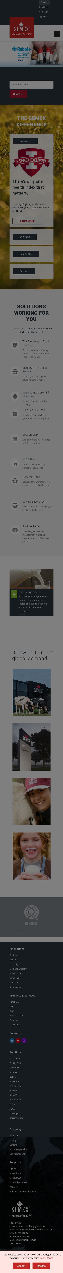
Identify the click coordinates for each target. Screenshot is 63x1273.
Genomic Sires (31, 476)
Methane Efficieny (18, 968)
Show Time (15, 1095)
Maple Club (15, 1024)
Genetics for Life (17, 1153)
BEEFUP (13, 1076)
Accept (21, 1265)
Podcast (13, 1186)
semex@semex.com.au (25, 1239)
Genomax (14, 1067)
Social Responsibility (19, 1149)
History (13, 1140)
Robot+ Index (16, 973)
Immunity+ (15, 964)
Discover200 (15, 1177)
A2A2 (12, 1108)
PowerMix (14, 1081)
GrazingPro (15, 1113)
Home (45, 16)
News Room (15, 1173)
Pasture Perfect (32, 526)
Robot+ (13, 1090)
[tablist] (31, 206)
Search (44, 12)
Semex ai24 (15, 977)
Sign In (13, 1168)
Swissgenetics (16, 1117)
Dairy (12, 1006)
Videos (44, 7)
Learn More (27, 221)
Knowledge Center (30, 592)
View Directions (16, 1243)
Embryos (14, 1020)
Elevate (13, 959)
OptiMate (14, 982)
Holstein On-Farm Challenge (23, 1191)
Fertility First (15, 1063)
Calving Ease (15, 1086)
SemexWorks (16, 987)
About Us (14, 1135)
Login (45, 2)
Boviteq (13, 955)
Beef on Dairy (30, 434)
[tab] (31, 141)
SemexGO (14, 1001)
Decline (41, 1265)
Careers (13, 1144)
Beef (12, 1010)
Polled (12, 1104)
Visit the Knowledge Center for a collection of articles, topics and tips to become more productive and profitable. (33, 603)
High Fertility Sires (33, 409)
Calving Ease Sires (33, 501)
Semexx (13, 1072)
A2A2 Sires (29, 459)
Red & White (15, 1099)
